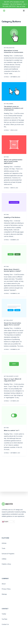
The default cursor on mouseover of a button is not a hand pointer (13, 108)
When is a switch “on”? (11, 430)
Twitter (4, 614)
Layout (11, 320)
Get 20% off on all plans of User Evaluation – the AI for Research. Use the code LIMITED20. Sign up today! (14, 4)
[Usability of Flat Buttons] (14, 202)
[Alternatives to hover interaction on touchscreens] (14, 35)
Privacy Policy (6, 589)
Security (11, 376)
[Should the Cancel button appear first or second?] (14, 308)
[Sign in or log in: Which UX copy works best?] (14, 364)
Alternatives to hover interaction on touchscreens (13, 51)
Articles (4, 543)
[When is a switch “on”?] (14, 415)
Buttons (6, 47)
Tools (3, 548)
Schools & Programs (8, 553)
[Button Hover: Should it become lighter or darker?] (14, 254)
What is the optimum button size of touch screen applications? (13, 161)
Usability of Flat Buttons (12, 217)
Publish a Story (6, 564)
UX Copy (16, 376)
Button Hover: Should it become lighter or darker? (12, 270)
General (11, 103)
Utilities (4, 559)
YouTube (4, 619)
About (4, 584)
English (6, 521)
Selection (11, 47)
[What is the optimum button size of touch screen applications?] (14, 144)
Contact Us (5, 624)
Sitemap (4, 594)
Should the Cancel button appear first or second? (12, 324)
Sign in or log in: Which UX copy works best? (12, 380)
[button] (23, 10)
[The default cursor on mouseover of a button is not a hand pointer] (14, 91)
